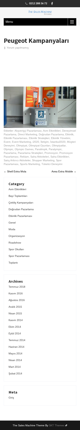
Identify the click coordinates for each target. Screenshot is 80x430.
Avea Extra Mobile (64, 171)
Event (7, 141)
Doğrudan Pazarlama (51, 134)
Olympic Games (24, 149)
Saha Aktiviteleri (39, 156)
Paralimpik (41, 149)
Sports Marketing (30, 164)
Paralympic (55, 149)
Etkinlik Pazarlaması (15, 138)
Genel (12, 222)
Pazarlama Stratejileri (30, 152)
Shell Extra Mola (15, 171)
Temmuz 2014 (17, 340)
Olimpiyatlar (59, 145)
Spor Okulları (16, 249)
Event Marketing (21, 141)
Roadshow (15, 242)
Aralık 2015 (15, 306)
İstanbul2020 (57, 141)
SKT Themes (56, 425)
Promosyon (51, 152)
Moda (12, 229)
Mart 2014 (15, 366)
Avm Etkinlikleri (52, 130)
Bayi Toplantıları (18, 195)
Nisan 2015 (15, 313)
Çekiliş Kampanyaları (21, 202)
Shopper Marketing (43, 160)
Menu (9, 21)
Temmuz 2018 (17, 286)
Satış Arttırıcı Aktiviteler (17, 160)
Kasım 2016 (16, 293)
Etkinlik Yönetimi (60, 138)
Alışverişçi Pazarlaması (28, 130)
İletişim (45, 141)
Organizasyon (17, 235)
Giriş (11, 397)
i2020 (36, 141)
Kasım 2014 (16, 320)
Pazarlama (10, 152)
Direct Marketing (27, 134)
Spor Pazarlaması (19, 255)
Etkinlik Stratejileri (39, 138)
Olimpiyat (21, 145)
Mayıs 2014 (15, 353)
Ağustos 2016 (17, 300)
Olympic (8, 149)
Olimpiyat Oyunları (39, 145)
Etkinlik (69, 134)
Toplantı (13, 262)
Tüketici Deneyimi (51, 164)
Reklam (24, 156)
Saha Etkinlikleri (59, 156)
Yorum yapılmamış (18, 47)
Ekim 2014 (15, 326)
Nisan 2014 (15, 360)
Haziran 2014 (16, 346)
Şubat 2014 (15, 373)
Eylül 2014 (15, 333)
